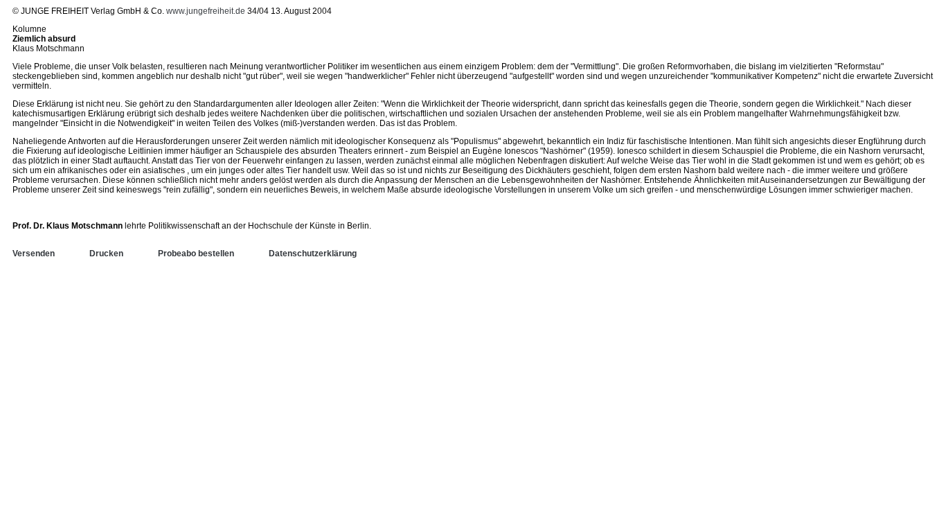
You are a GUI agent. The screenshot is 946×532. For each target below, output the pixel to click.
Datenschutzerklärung (313, 253)
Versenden (33, 253)
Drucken (106, 253)
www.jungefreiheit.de (205, 11)
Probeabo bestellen (196, 253)
